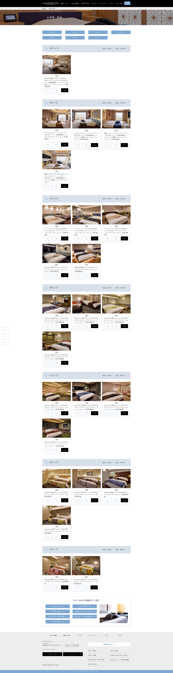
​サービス (79, 635)
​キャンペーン (93, 635)
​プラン (107, 635)
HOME (44, 8)
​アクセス (119, 635)
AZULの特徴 (53, 635)
